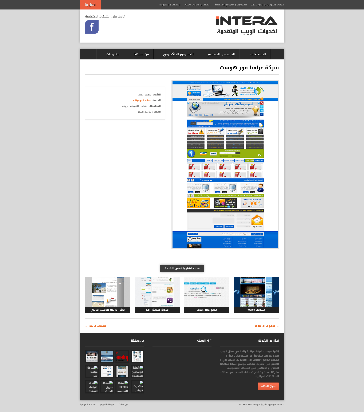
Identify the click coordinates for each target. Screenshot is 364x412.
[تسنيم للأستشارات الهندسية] (122, 371)
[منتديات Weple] (256, 292)
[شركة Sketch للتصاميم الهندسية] (122, 386)
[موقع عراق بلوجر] (206, 292)
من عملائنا (141, 54)
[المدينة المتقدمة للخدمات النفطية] (122, 356)
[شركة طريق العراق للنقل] (107, 386)
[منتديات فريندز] (137, 386)
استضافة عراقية (88, 405)
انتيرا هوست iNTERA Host (252, 405)
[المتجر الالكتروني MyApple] (107, 371)
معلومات (112, 54)
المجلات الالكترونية (169, 5)
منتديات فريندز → (96, 325)
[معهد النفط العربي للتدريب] (107, 356)
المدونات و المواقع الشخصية (230, 5)
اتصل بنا (90, 5)
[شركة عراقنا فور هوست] (92, 371)
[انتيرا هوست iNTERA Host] (247, 26)
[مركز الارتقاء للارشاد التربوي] (107, 292)
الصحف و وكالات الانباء (197, 5)
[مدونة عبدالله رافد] (157, 292)
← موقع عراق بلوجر (267, 325)
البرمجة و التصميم (221, 54)
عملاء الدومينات (142, 100)
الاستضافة (257, 54)
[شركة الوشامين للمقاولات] (137, 371)
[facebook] (92, 27)
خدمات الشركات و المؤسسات (267, 5)
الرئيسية (277, 54)
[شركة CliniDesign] (92, 356)
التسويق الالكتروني (178, 54)
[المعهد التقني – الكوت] (137, 356)
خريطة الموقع (107, 405)
